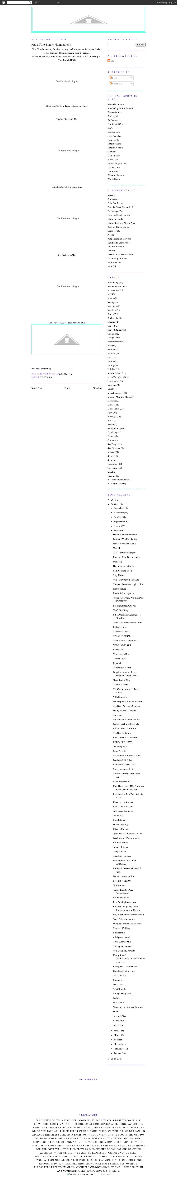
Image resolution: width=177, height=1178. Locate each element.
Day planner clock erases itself (127, 923)
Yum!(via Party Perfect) (124, 950)
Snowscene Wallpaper (123, 810)
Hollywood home (121, 897)
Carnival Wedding (121, 928)
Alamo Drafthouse (116, 104)
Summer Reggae (120, 846)
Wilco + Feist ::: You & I (124, 728)
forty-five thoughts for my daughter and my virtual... (126, 674)
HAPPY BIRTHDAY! (122, 742)
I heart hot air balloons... (124, 566)
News (110, 412)
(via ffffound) (119, 989)
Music (110, 404)
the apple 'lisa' (119, 1016)
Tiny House (118, 575)
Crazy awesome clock (123, 769)
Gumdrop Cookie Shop (124, 970)
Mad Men (117, 548)
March (117, 1044)
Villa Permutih (120, 696)
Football (111, 353)
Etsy (110, 345)
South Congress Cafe (117, 163)
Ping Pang (112, 432)
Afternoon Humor (116, 286)
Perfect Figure (119, 588)
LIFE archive (119, 932)
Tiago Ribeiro (71, 105)
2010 (114, 499)
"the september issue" (123, 946)
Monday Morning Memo (119, 396)
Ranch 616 (113, 159)
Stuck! (116, 1011)
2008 (114, 1058)
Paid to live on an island (124, 543)
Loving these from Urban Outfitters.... (124, 862)
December (119, 508)
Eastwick (117, 663)
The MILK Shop (120, 631)
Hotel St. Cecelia (115, 147)
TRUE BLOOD (52, 105)
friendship (118, 561)
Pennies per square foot (123, 876)
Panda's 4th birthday (122, 760)
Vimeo (84, 105)
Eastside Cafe (114, 131)
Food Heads (113, 139)
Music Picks (113, 408)
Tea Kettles (118, 815)
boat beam (118, 1025)
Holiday (111, 369)
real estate (117, 984)
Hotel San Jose (114, 143)
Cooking (112, 333)
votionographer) (43, 368)
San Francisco (114, 448)
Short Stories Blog (121, 680)
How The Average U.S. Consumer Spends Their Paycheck (128, 787)
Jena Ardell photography (124, 902)
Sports (110, 456)
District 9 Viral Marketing (125, 539)
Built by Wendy (120, 842)
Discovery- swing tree (123, 801)
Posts (114, 77)
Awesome (117, 714)
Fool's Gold (118, 1002)
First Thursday (114, 135)
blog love (112, 309)
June (116, 1030)
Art (109, 294)
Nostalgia (112, 416)
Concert (111, 325)
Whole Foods (114, 179)
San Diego (112, 444)
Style (110, 460)
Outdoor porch (120, 746)
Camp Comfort (120, 851)
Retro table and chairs (123, 806)
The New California (122, 733)
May (116, 1035)
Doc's (110, 127)
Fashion (111, 349)
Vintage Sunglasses (122, 993)
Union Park (113, 171)
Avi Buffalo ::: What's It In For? (127, 755)
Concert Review (115, 329)
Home (67, 388)
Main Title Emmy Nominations (127, 622)
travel (110, 471)
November (119, 512)
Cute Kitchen (119, 819)
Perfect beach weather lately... (127, 723)
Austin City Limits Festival (120, 108)
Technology (113, 463)
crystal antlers (119, 975)
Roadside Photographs (123, 593)
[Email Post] (70, 373)
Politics (111, 436)
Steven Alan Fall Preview (125, 534)
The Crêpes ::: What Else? (125, 640)
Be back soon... (120, 627)
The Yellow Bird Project (124, 552)
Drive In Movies (120, 828)
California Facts (120, 684)
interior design (114, 373)
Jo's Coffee (113, 151)
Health (111, 361)
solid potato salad (121, 937)
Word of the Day (115, 483)
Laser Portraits (119, 751)
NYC (110, 420)
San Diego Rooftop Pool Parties (128, 701)
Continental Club (116, 124)
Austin (111, 298)
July (116, 530)
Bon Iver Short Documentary (126, 557)
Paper (110, 424)
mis (109, 388)
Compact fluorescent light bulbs (128, 584)
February (118, 1048)
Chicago (111, 321)
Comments (117, 83)
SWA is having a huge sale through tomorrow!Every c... (127, 908)
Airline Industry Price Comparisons (123, 891)
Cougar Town (119, 658)
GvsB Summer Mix (122, 941)
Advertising (113, 282)
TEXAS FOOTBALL (122, 636)
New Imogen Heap (121, 654)
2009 (114, 504)
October (118, 517)
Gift (109, 357)
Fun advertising (120, 824)
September (119, 521)
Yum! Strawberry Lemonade (126, 579)
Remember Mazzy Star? (124, 764)
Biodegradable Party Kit (124, 605)
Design (111, 337)
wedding (112, 475)
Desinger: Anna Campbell (125, 710)
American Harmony (122, 855)
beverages (112, 306)
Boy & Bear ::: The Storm (125, 737)
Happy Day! (118, 649)
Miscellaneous (114, 392)
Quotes (111, 440)
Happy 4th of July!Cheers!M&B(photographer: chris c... (129, 958)
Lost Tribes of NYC (122, 880)
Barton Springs (115, 112)
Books (111, 313)
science (111, 452)
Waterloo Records (116, 175)
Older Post (97, 388)
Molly (111, 60)
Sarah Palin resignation (124, 919)
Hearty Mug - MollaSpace (125, 966)
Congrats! (117, 979)
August (117, 526)
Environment (114, 341)
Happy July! (118, 1020)
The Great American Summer (126, 705)
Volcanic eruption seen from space (129, 1007)
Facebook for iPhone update (126, 837)
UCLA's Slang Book (122, 570)
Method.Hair (113, 155)
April (116, 1039)
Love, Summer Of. (121, 781)
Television (46, 377)
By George (113, 120)
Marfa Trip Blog (120, 610)
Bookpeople (113, 116)
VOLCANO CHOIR (122, 645)
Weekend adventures (117, 479)
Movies (111, 400)
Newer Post (36, 388)
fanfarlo (116, 998)
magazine (112, 384)
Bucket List (113, 317)
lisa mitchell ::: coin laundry (126, 719)
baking (111, 302)
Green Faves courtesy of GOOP (127, 833)
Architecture (113, 290)
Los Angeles (113, 381)
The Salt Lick (114, 167)
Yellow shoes (119, 885)
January (118, 1053)
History (111, 365)
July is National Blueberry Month (129, 914)
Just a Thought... (115, 377)
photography (114, 428)
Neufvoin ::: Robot (122, 667)
